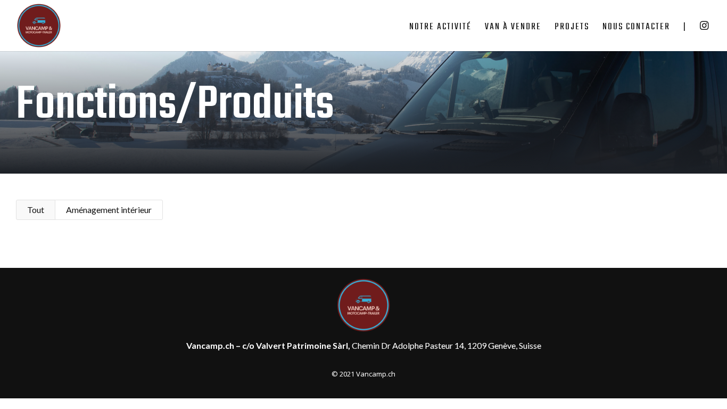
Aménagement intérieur (109, 209)
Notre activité (440, 28)
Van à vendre (513, 28)
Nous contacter (636, 28)
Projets (572, 28)
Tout (35, 209)
